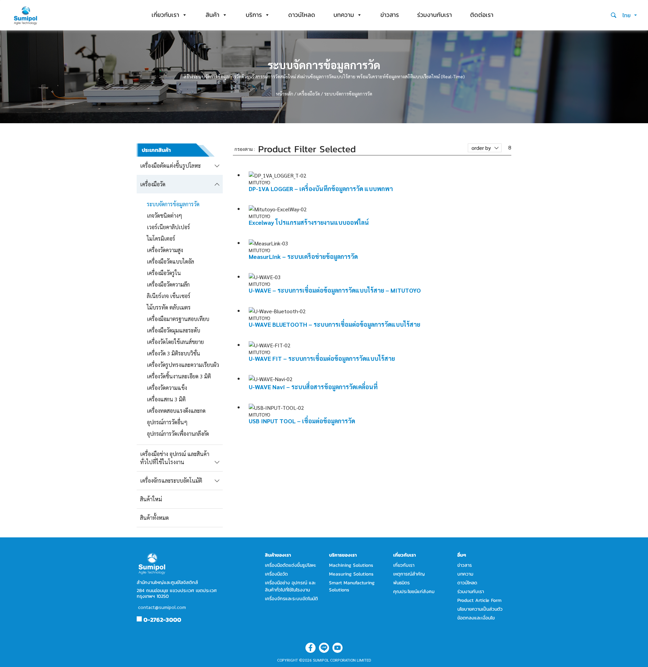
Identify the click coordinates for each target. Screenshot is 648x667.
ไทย (627, 15)
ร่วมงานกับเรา (434, 14)
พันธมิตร (401, 582)
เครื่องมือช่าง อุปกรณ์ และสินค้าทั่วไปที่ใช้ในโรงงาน (290, 586)
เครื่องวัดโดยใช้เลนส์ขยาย (175, 341)
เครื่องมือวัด (308, 93)
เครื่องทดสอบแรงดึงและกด (176, 410)
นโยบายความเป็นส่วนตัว (480, 609)
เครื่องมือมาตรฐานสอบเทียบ (178, 318)
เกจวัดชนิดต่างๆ (164, 215)
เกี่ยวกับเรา (165, 14)
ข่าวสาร (389, 14)
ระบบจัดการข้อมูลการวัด (173, 204)
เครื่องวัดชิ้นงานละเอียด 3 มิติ (179, 376)
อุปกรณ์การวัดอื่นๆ (167, 422)
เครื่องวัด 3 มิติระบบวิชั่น (173, 353)
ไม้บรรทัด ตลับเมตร (169, 307)
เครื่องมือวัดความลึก (168, 284)
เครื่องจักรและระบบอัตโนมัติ (291, 598)
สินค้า (212, 14)
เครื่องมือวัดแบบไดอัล (170, 261)
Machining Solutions (351, 565)
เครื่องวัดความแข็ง (167, 387)
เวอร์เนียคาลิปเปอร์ (168, 227)
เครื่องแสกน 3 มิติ (166, 399)
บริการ (254, 14)
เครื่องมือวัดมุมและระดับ (173, 330)
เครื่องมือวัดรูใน (164, 272)
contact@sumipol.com (162, 607)
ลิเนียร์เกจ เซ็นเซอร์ (168, 295)
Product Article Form (479, 600)
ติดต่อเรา (481, 14)
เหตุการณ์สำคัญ (409, 574)
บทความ (343, 14)
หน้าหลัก (284, 93)
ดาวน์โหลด (301, 14)
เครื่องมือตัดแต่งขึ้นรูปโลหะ (290, 565)
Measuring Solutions (351, 574)
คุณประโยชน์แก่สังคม (413, 591)
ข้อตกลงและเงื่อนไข (476, 617)
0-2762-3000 (162, 619)
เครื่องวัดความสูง (165, 250)
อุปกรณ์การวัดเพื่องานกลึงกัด (178, 433)
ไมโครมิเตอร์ (161, 238)
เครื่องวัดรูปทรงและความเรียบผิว (183, 364)
